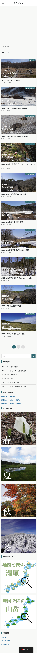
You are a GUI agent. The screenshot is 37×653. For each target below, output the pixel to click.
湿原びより (18, 3)
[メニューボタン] (3, 3)
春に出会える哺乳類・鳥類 (10, 375)
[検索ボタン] (34, 3)
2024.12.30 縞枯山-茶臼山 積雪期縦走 (14, 371)
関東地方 (4, 400)
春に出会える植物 (7, 379)
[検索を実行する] (33, 356)
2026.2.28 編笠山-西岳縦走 (10, 382)
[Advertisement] (18, 25)
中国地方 (4, 403)
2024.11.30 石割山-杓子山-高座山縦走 (14, 386)
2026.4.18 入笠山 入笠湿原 (10, 367)
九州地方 (18, 403)
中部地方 (11, 400)
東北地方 (13, 397)
